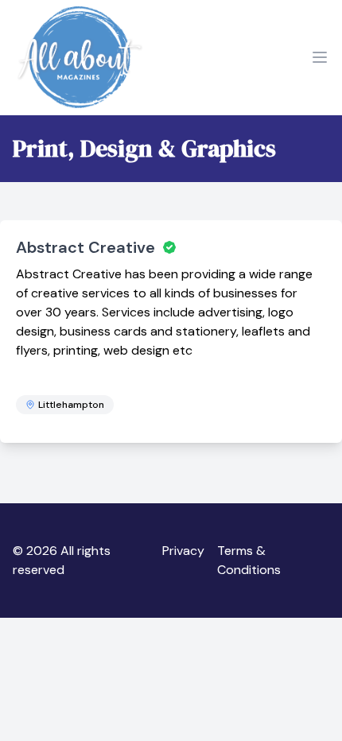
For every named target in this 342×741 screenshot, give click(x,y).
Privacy (183, 550)
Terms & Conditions (249, 560)
